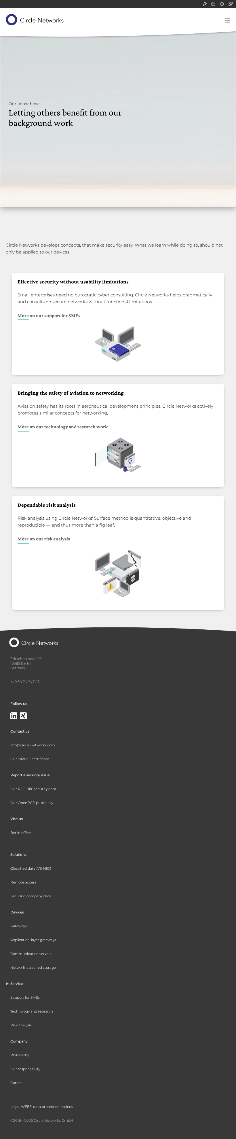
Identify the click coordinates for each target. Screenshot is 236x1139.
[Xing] (23, 716)
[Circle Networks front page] (35, 19)
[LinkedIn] (13, 716)
